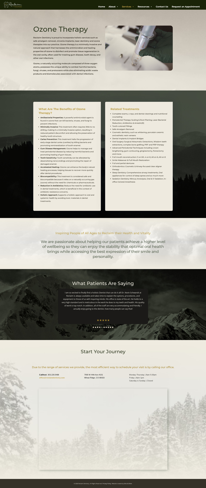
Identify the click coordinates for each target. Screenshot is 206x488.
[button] (93, 327)
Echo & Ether (128, 483)
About (112, 6)
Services (126, 6)
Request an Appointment (186, 6)
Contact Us (162, 6)
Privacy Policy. (107, 483)
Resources (143, 6)
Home (101, 6)
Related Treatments (125, 109)
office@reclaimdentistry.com (52, 378)
